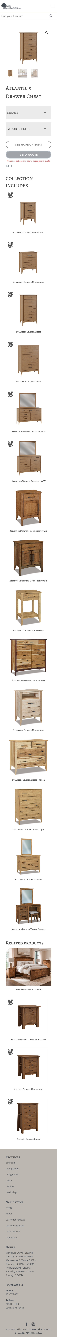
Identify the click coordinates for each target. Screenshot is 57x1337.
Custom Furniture (15, 1225)
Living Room (12, 1174)
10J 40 (9, 165)
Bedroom (10, 1162)
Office (9, 1180)
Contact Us (11, 1237)
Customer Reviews (15, 1219)
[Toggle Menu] (53, 6)
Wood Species (18, 128)
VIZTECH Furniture (34, 1333)
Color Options (13, 1231)
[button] (46, 32)
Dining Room (12, 1168)
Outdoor (10, 1186)
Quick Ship (11, 1192)
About (9, 1213)
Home (9, 1207)
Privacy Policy (36, 1329)
